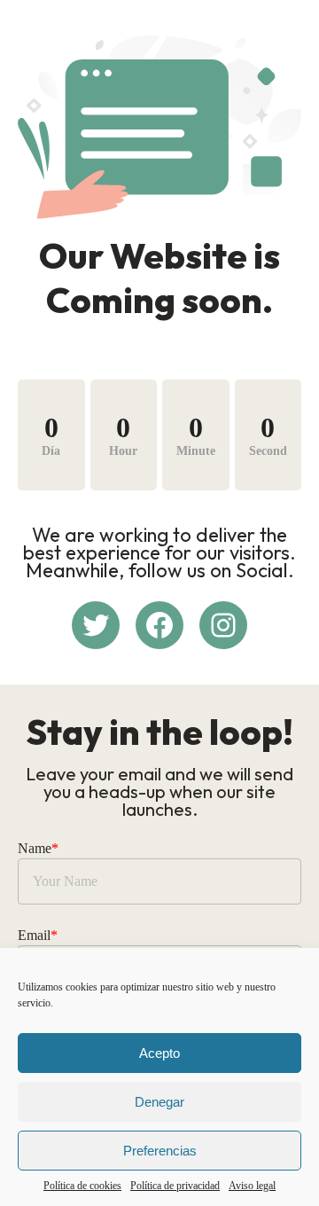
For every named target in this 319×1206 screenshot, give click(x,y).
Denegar (159, 1101)
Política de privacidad (175, 1185)
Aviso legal (252, 1185)
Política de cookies (82, 1185)
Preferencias (160, 1150)
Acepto (159, 1053)
